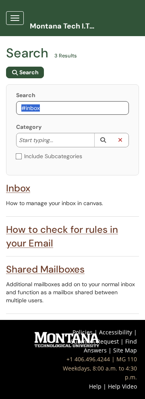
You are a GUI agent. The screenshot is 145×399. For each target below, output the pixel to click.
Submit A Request (94, 341)
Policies (82, 332)
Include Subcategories (53, 156)
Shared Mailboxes (45, 269)
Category (28, 126)
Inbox (18, 188)
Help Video (122, 386)
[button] (103, 140)
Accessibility (115, 332)
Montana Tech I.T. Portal (65, 26)
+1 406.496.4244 (88, 359)
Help (95, 386)
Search (25, 95)
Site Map (125, 350)
